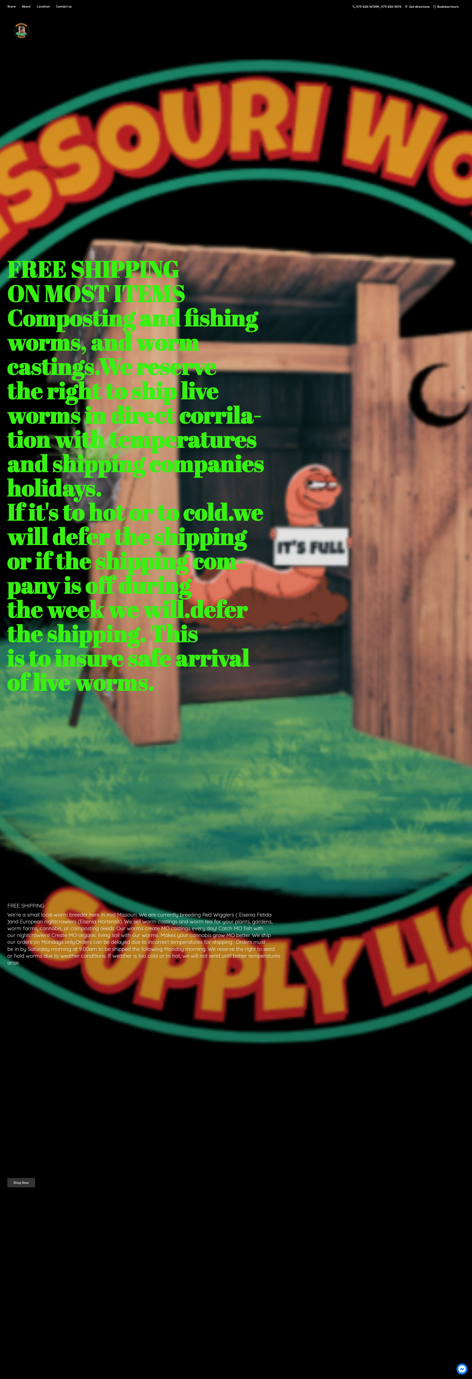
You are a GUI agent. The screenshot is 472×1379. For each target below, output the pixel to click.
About (26, 6)
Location (43, 6)
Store (11, 6)
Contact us (64, 6)
